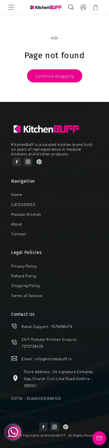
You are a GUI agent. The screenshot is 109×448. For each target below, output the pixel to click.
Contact (18, 233)
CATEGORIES (23, 204)
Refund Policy (24, 275)
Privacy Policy (24, 266)
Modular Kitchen (26, 214)
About (16, 224)
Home (16, 194)
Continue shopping (54, 76)
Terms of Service (26, 295)
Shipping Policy (25, 285)
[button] (11, 7)
